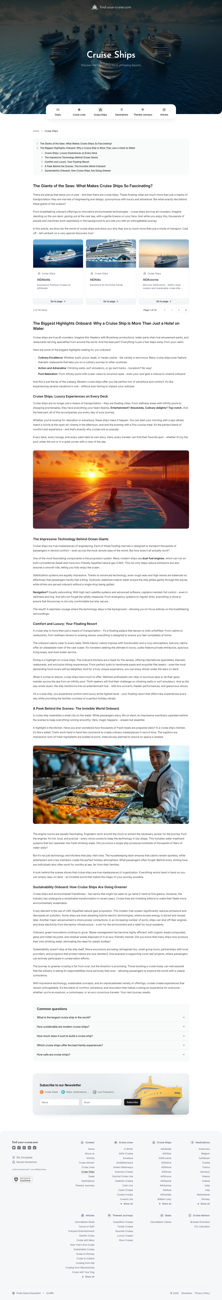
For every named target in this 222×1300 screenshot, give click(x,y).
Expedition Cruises (123, 1222)
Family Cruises (125, 1226)
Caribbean (204, 1158)
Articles (90, 1158)
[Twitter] (13, 1147)
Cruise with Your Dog (83, 1272)
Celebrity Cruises (124, 1180)
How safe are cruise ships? (53, 1054)
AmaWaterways (124, 1162)
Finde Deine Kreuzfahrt (28, 1293)
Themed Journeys (84, 1185)
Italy (207, 1190)
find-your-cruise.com (25, 1142)
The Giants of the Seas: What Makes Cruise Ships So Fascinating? (76, 143)
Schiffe (50, 1293)
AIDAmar (166, 1171)
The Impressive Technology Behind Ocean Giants (71, 157)
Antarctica (204, 1149)
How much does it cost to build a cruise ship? (65, 1036)
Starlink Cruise (86, 1235)
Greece (206, 1176)
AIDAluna (166, 1167)
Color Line (127, 1185)
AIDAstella (165, 1194)
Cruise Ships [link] (51, 131)
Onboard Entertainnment (81, 1231)
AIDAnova (166, 1176)
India (207, 1185)
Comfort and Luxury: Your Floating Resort (67, 161)
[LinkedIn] (29, 1147)
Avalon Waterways (123, 1167)
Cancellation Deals (84, 1222)
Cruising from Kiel (85, 1263)
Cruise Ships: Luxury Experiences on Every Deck (71, 153)
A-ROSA (128, 1149)
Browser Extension (200, 1222)
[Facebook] (19, 1147)
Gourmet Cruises (124, 1231)
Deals (91, 1176)
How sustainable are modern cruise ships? (63, 1026)
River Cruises (126, 1240)
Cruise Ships (87, 1171)
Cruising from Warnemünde (79, 1267)
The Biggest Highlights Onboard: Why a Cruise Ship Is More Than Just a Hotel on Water (87, 147)
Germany (205, 1171)
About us (89, 1153)
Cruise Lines (88, 1167)
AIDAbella (166, 1149)
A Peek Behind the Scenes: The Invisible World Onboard (75, 166)
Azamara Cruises (124, 1171)
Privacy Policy (202, 1293)
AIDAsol (167, 1190)
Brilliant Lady (164, 1199)
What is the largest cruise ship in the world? (64, 1017)
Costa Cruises (125, 1190)
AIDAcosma (165, 1158)
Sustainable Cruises (84, 1249)
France (206, 1167)
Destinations (87, 1180)
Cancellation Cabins (160, 1222)
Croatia (206, 1162)
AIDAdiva (166, 1162)
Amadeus (128, 1158)
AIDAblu (167, 1153)
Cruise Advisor (86, 1162)
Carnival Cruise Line (122, 1176)
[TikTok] (34, 1147)
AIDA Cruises (126, 1153)
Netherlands (203, 1194)
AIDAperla (165, 1180)
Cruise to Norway (85, 1253)
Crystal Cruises (125, 1194)
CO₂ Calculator (202, 1226)
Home (36, 131)
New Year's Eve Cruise (82, 1244)
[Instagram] (24, 1147)
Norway (206, 1199)
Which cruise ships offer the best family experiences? (70, 1045)
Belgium (205, 1153)
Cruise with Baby (85, 1240)
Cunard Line (126, 1199)
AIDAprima (165, 1185)
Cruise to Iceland (85, 1258)
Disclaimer (186, 1293)
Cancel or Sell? (86, 1226)
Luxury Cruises (125, 1235)
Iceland (206, 1180)
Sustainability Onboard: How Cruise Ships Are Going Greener (78, 170)
